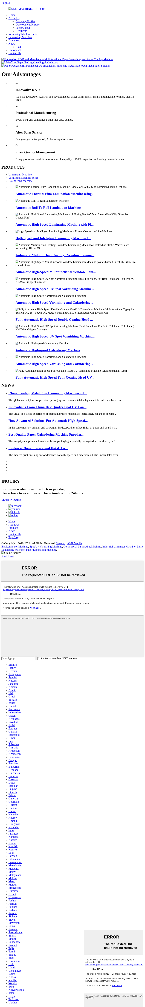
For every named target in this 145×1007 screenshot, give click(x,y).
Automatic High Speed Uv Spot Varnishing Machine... (55, 289)
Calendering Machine (20, 180)
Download (14, 40)
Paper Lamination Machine (41, 549)
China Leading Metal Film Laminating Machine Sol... (47, 393)
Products (13, 527)
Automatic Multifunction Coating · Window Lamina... (55, 255)
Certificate (21, 30)
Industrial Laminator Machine (118, 546)
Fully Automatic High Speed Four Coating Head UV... (55, 377)
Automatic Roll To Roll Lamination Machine (48, 207)
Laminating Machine (20, 37)
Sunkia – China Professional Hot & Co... (38, 448)
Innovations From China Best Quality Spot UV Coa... (47, 407)
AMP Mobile (74, 543)
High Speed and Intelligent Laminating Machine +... (53, 238)
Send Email (7, 556)
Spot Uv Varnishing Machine (46, 546)
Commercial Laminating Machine (82, 546)
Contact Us (14, 53)
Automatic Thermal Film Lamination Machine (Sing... (55, 194)
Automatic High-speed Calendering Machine (48, 350)
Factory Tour (23, 27)
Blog (18, 46)
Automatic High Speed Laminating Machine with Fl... (55, 224)
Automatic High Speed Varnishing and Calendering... (54, 302)
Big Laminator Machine (14, 546)
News (11, 43)
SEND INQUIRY (11, 499)
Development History (28, 24)
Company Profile (25, 21)
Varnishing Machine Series (23, 34)
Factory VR (15, 50)
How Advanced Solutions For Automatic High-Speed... (48, 420)
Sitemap (60, 543)
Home (11, 14)
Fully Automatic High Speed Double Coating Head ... (54, 319)
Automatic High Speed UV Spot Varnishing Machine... (55, 336)
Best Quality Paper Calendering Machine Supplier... (46, 434)
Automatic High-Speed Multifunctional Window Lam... (56, 272)
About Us (13, 18)
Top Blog (13, 537)
